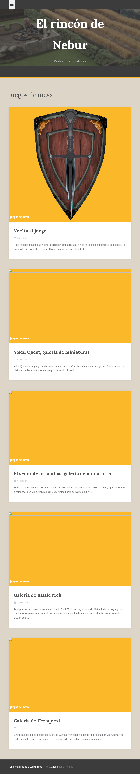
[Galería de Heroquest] (70, 674)
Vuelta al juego (30, 231)
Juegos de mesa (19, 217)
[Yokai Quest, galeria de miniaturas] (70, 306)
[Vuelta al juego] (70, 164)
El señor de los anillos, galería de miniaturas (62, 473)
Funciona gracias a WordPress (25, 766)
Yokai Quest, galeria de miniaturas (52, 352)
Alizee (54, 766)
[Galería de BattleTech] (70, 549)
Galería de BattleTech (37, 595)
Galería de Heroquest (37, 721)
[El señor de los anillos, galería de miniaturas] (70, 427)
